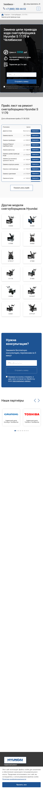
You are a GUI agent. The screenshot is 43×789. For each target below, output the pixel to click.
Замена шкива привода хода (11, 154)
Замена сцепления (9, 174)
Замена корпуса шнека (11, 164)
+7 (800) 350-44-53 (16, 9)
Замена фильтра (9, 150)
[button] (34, 400)
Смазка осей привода (10, 169)
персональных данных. (25, 88)
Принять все (21, 785)
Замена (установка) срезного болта (10, 159)
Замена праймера (9, 140)
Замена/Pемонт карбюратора (8, 145)
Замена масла (8, 135)
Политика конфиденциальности (14, 779)
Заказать (35, 131)
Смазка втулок (8, 178)
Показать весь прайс (21, 188)
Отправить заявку (21, 81)
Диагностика (7, 131)
